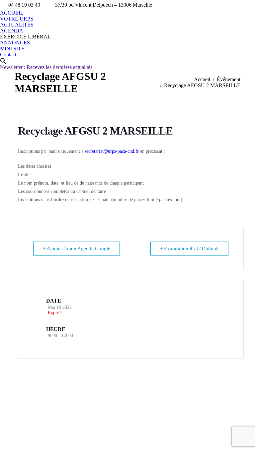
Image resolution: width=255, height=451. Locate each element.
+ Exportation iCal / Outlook (189, 248)
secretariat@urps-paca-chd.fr (112, 151)
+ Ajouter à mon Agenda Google (76, 248)
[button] (3, 61)
